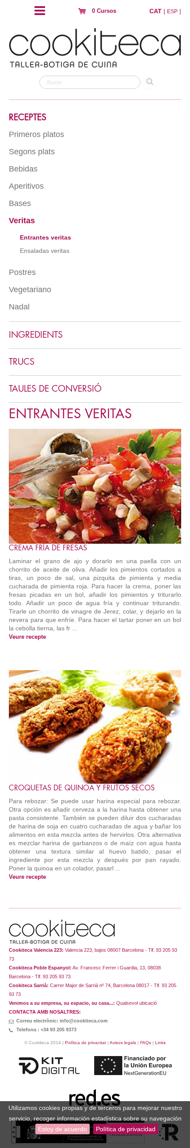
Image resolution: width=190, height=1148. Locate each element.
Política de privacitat (85, 1042)
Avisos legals (123, 1042)
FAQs (145, 1042)
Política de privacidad (126, 1129)
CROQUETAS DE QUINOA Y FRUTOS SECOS (82, 788)
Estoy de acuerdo (62, 1129)
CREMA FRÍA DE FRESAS (48, 548)
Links (160, 1042)
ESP (172, 11)
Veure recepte (27, 637)
